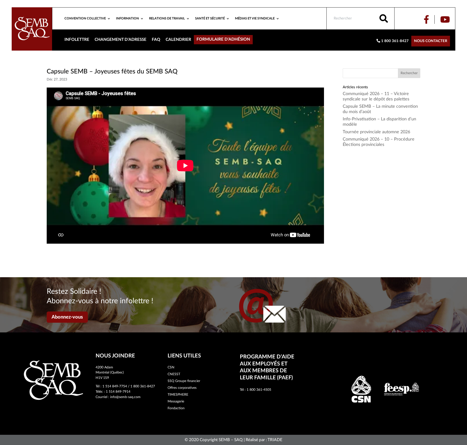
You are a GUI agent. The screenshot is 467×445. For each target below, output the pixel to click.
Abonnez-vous (67, 317)
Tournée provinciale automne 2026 (376, 132)
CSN (171, 367)
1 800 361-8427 (394, 41)
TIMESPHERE (178, 394)
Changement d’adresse (120, 40)
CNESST (174, 374)
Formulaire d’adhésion (223, 39)
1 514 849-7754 (114, 386)
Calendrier (178, 40)
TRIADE (275, 440)
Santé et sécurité (210, 18)
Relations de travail (167, 18)
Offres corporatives (182, 388)
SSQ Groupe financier (184, 381)
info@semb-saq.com (125, 397)
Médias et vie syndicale (255, 18)
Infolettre (76, 40)
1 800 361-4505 (259, 390)
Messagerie (176, 401)
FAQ (156, 40)
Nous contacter (430, 41)
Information (127, 18)
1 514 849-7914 (118, 391)
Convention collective (85, 18)
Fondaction (176, 408)
